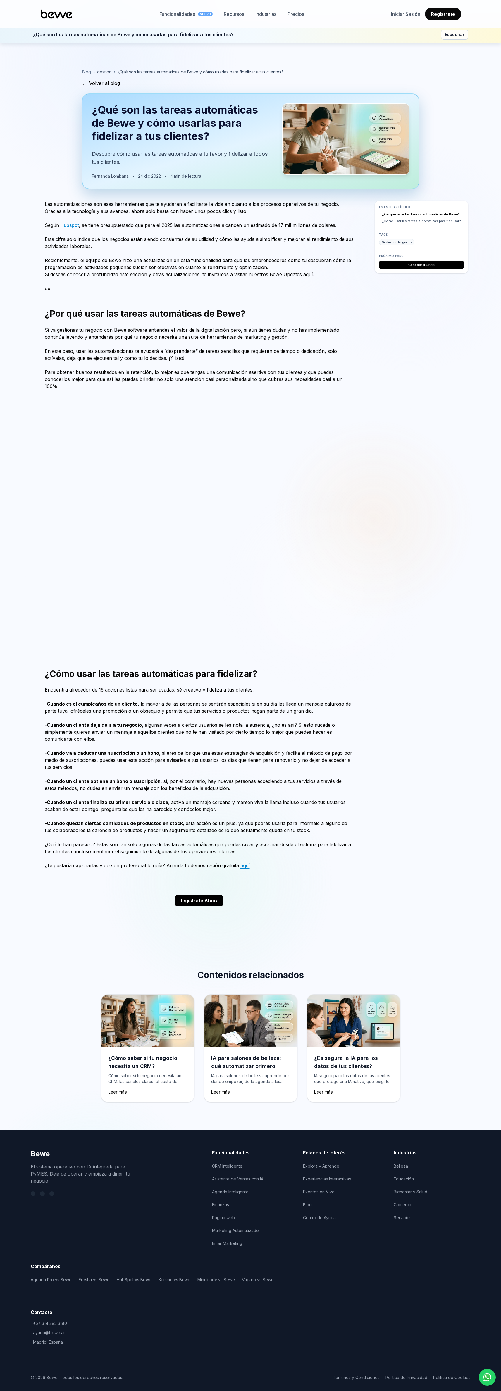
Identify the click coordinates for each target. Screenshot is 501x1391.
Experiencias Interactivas (327, 1178)
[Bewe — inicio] (56, 14)
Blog (86, 71)
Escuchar (454, 34)
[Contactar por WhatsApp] (487, 1377)
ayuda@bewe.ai (48, 1332)
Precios (295, 14)
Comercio (403, 1204)
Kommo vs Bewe (174, 1279)
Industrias (265, 14)
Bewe (40, 1153)
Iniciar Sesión (405, 14)
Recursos (234, 14)
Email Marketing (227, 1243)
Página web (223, 1217)
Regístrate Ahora (199, 901)
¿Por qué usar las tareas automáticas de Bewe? (421, 214)
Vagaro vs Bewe (258, 1279)
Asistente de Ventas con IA (238, 1178)
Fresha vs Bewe (94, 1279)
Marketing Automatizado (235, 1230)
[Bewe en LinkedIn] (42, 1193)
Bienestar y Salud (410, 1191)
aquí (245, 865)
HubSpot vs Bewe (134, 1279)
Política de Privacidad (406, 1377)
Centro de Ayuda (319, 1217)
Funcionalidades (185, 14)
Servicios (403, 1217)
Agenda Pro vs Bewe (51, 1279)
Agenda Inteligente (230, 1191)
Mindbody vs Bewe (216, 1279)
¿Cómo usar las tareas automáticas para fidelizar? (421, 221)
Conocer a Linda (421, 265)
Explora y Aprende (321, 1166)
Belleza (401, 1166)
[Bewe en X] (33, 1193)
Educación (404, 1178)
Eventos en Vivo (319, 1191)
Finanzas (220, 1204)
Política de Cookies (452, 1377)
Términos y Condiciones (356, 1377)
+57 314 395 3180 (50, 1323)
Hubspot (70, 225)
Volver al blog (101, 83)
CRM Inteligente (227, 1166)
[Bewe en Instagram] (51, 1193)
